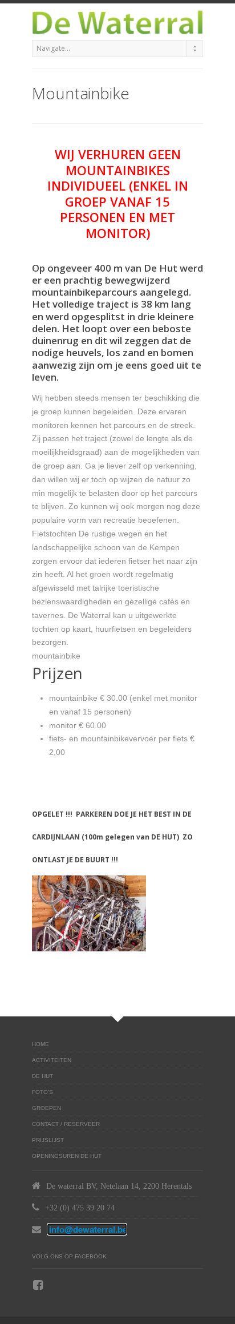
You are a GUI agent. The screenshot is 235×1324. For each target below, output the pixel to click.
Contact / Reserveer (66, 1124)
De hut (42, 1076)
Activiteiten (51, 1060)
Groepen (46, 1108)
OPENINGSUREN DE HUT (67, 1156)
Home (40, 1044)
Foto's (42, 1092)
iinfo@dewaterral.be (87, 1229)
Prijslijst (48, 1140)
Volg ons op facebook (69, 1256)
